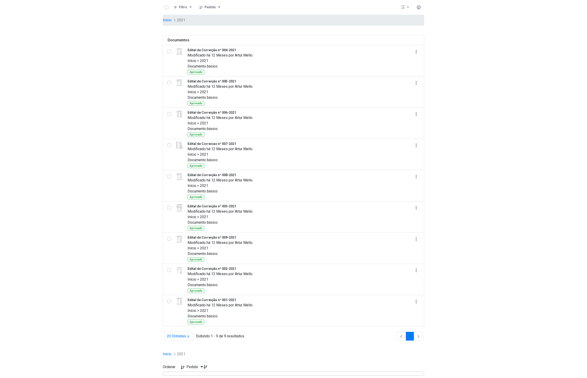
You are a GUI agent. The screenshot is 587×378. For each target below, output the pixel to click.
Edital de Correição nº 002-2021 (212, 269)
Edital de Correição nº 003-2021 (212, 206)
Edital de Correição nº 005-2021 (212, 81)
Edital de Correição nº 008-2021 (212, 175)
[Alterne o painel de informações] (418, 7)
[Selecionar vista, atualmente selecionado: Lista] (405, 7)
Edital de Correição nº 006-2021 (212, 112)
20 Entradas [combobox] (180, 337)
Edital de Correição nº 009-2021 (212, 237)
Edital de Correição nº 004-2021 (212, 50)
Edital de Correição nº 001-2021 (212, 300)
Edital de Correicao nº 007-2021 (212, 144)
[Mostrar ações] (416, 51)
